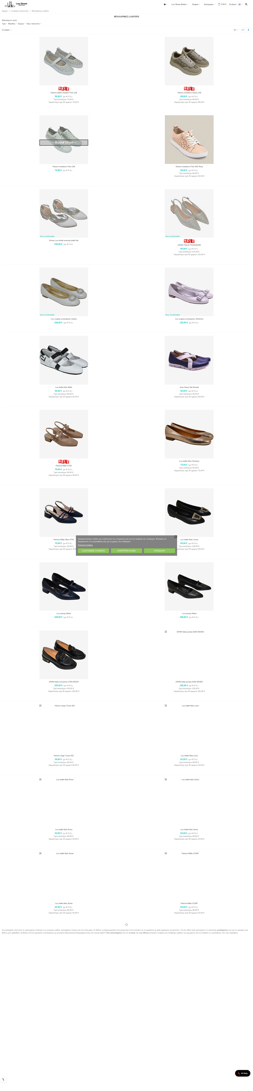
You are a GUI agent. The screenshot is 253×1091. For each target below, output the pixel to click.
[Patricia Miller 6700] (63, 434)
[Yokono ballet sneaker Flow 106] (63, 61)
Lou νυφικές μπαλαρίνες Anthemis (189, 319)
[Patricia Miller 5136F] (189, 876)
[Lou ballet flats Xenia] (189, 802)
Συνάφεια (6, 30)
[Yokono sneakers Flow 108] (63, 139)
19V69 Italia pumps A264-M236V (189, 682)
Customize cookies (93, 551)
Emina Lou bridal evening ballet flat (63, 240)
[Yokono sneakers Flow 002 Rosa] (189, 139)
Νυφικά (195, 4)
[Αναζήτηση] (246, 4)
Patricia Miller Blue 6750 (64, 539)
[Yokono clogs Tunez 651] (63, 728)
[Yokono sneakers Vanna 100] (189, 61)
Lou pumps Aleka (64, 613)
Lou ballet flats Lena (189, 756)
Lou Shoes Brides (179, 4)
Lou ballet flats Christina (189, 461)
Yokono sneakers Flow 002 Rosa (189, 166)
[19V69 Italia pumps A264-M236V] (189, 654)
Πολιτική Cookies (85, 545)
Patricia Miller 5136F (189, 903)
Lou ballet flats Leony (189, 539)
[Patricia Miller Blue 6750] (63, 512)
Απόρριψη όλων (127, 551)
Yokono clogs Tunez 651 (63, 756)
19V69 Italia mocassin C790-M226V (64, 682)
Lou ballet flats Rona (63, 829)
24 (235, 30)
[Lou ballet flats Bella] (63, 360)
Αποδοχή (159, 551)
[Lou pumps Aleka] (63, 586)
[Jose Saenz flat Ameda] (189, 360)
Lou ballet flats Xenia (189, 829)
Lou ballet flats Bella (63, 387)
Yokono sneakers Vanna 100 (189, 93)
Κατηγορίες (208, 4)
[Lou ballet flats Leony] (189, 512)
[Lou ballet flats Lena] (189, 728)
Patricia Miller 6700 (64, 466)
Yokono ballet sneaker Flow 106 (63, 93)
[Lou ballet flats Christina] (189, 434)
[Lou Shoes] (19, 4)
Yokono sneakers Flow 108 (63, 166)
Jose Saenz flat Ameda (189, 387)
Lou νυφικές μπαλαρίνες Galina (64, 319)
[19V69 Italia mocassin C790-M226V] (63, 654)
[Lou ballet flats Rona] (63, 802)
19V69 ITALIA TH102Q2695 (189, 245)
